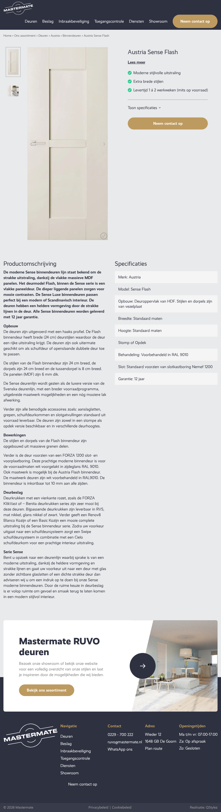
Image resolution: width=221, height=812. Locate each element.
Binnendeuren (72, 35)
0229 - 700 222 (120, 734)
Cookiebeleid (121, 807)
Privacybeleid (98, 807)
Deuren (31, 21)
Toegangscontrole (109, 21)
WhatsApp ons (120, 749)
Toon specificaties (142, 108)
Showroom (158, 21)
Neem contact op (195, 21)
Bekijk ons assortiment (46, 690)
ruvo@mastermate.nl (125, 742)
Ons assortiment (25, 35)
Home (7, 35)
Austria (55, 35)
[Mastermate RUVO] (18, 8)
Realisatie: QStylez (204, 807)
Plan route (153, 748)
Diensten (136, 21)
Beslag (48, 21)
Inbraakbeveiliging (74, 21)
